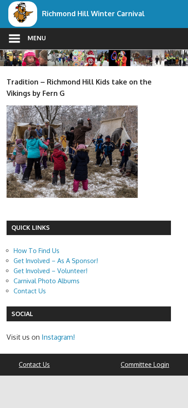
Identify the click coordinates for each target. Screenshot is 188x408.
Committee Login (145, 364)
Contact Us (30, 291)
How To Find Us (36, 250)
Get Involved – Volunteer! (50, 270)
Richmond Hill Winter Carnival (93, 13)
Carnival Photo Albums (47, 281)
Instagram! (58, 337)
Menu (37, 38)
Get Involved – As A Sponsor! (56, 260)
